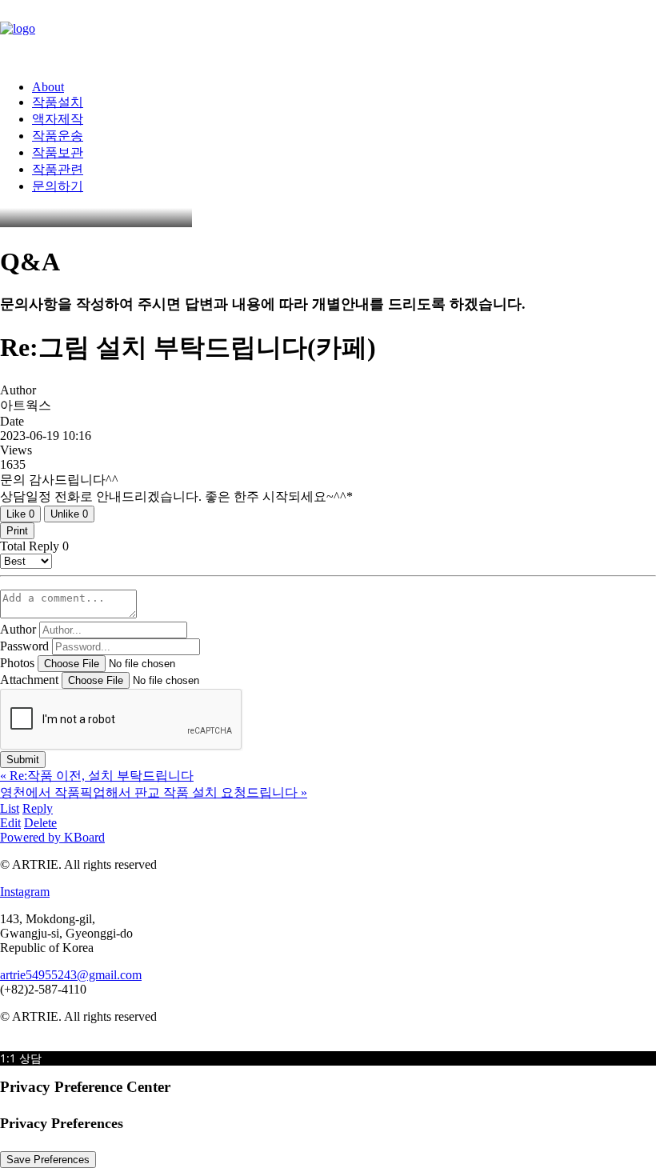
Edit (10, 823)
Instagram (25, 891)
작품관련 (57, 169)
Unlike (69, 514)
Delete (40, 823)
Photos (17, 663)
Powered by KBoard (52, 837)
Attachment (29, 679)
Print (17, 531)
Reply (37, 808)
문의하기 (57, 186)
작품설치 (57, 102)
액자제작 (57, 119)
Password (24, 646)
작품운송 (57, 135)
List (9, 808)
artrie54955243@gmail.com (71, 975)
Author (18, 629)
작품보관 (57, 152)
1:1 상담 (21, 1058)
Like (20, 514)
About (48, 87)
